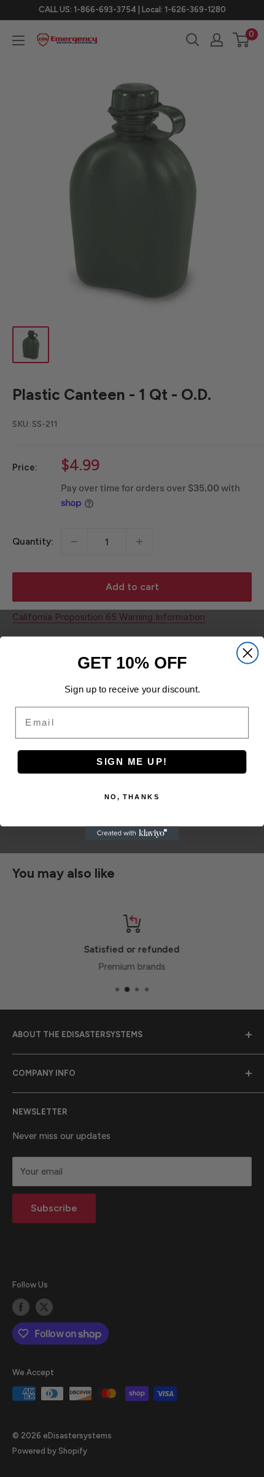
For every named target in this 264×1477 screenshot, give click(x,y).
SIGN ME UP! (132, 762)
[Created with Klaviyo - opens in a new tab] (132, 833)
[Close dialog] (247, 652)
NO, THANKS (132, 797)
